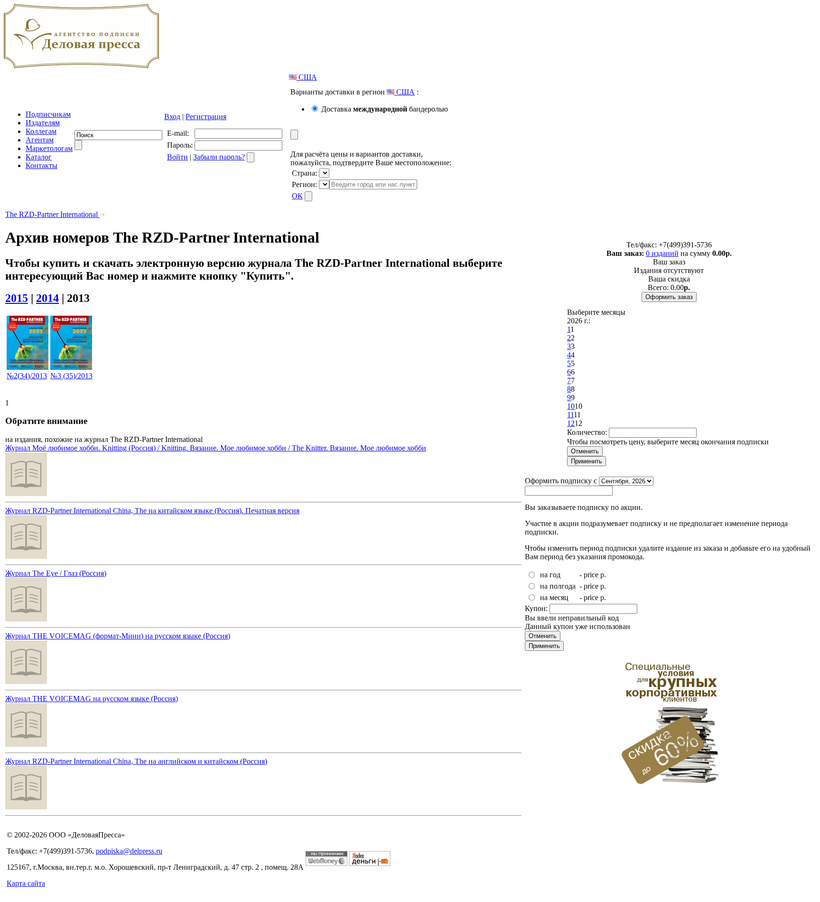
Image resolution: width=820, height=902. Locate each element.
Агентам (40, 140)
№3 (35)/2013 (71, 376)
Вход (172, 117)
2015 (16, 298)
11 (570, 415)
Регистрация (206, 117)
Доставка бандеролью (384, 109)
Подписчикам (48, 114)
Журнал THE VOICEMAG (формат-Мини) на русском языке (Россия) (117, 636)
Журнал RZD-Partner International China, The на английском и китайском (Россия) (136, 761)
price (591, 575)
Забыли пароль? (219, 157)
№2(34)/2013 (27, 376)
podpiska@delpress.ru (129, 851)
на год (550, 575)
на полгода (558, 586)
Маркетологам (49, 148)
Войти (177, 157)
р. (603, 575)
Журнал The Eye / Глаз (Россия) (55, 573)
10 (571, 406)
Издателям (43, 123)
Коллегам (41, 131)
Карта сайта (26, 883)
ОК (297, 196)
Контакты (41, 165)
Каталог (39, 157)
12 (571, 423)
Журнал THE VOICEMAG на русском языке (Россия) (91, 699)
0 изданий (662, 253)
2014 (47, 298)
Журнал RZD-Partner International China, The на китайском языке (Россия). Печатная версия (152, 511)
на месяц (554, 597)
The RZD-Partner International (52, 214)
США (307, 77)
